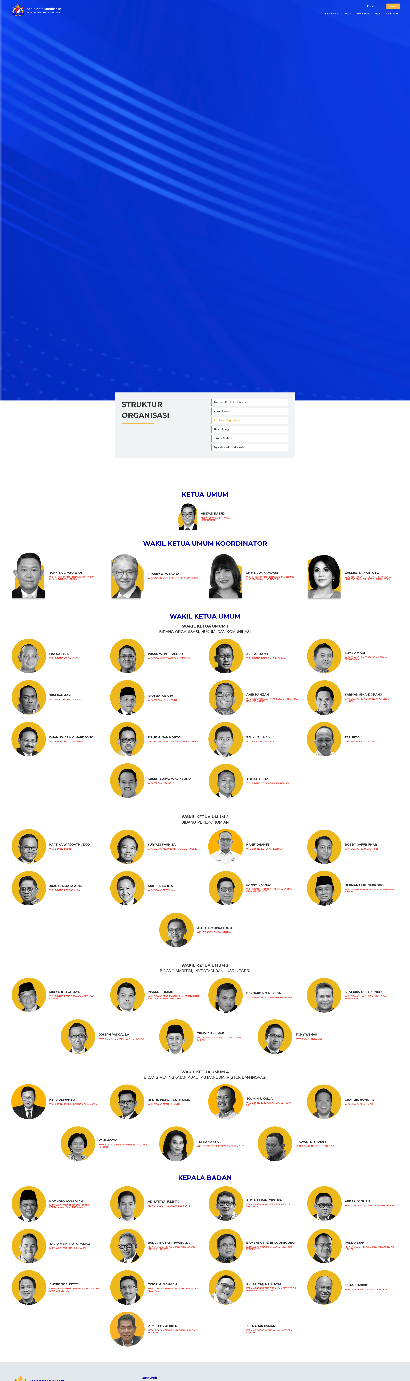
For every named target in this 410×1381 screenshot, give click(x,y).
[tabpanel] (205, 922)
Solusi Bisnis (363, 13)
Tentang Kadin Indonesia (229, 402)
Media (378, 13)
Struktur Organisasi (226, 420)
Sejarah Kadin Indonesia (229, 447)
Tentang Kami (331, 13)
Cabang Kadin (391, 13)
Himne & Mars (222, 438)
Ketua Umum (222, 411)
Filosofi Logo (221, 429)
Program (347, 13)
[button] (371, 6)
